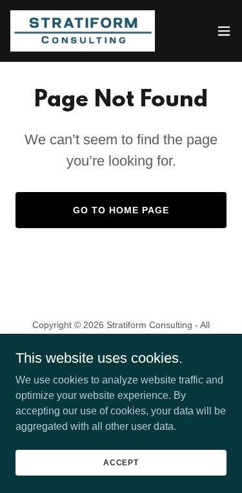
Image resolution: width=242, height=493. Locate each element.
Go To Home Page (121, 210)
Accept (121, 462)
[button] (224, 31)
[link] (82, 31)
